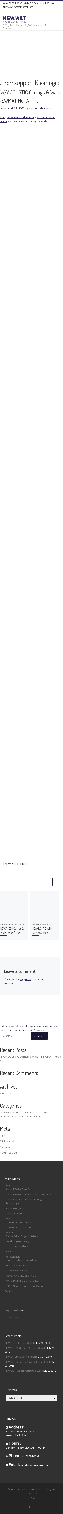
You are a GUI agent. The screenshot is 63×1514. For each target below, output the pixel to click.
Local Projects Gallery (18, 1241)
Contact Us (11, 1291)
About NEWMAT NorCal (18, 1189)
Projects (9, 1232)
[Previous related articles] (56, 874)
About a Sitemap (15, 1213)
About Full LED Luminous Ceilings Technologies (24, 1201)
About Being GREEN (16, 1208)
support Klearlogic (40, 108)
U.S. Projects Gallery (17, 1246)
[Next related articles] (56, 882)
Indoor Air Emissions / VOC (21, 1275)
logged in (25, 979)
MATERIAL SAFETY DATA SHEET (22, 1280)
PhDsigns (33, 1498)
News (9, 1251)
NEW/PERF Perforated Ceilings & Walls (26, 1348)
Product (9, 1218)
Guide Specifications (17, 1270)
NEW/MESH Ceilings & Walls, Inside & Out (27, 1362)
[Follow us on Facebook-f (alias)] (34, 1507)
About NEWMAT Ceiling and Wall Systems (28, 1194)
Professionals (12, 1256)
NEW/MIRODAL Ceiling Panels (21, 1356)
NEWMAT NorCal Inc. (30, 1489)
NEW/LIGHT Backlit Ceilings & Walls (24, 1370)
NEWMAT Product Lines (18, 1227)
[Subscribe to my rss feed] (29, 1507)
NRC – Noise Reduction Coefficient (24, 1286)
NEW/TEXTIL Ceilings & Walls (20, 1343)
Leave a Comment (34, 1030)
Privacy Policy (12, 1316)
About (8, 1185)
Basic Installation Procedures (22, 1260)
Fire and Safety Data (17, 1265)
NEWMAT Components (18, 1222)
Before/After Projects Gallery (22, 1236)
